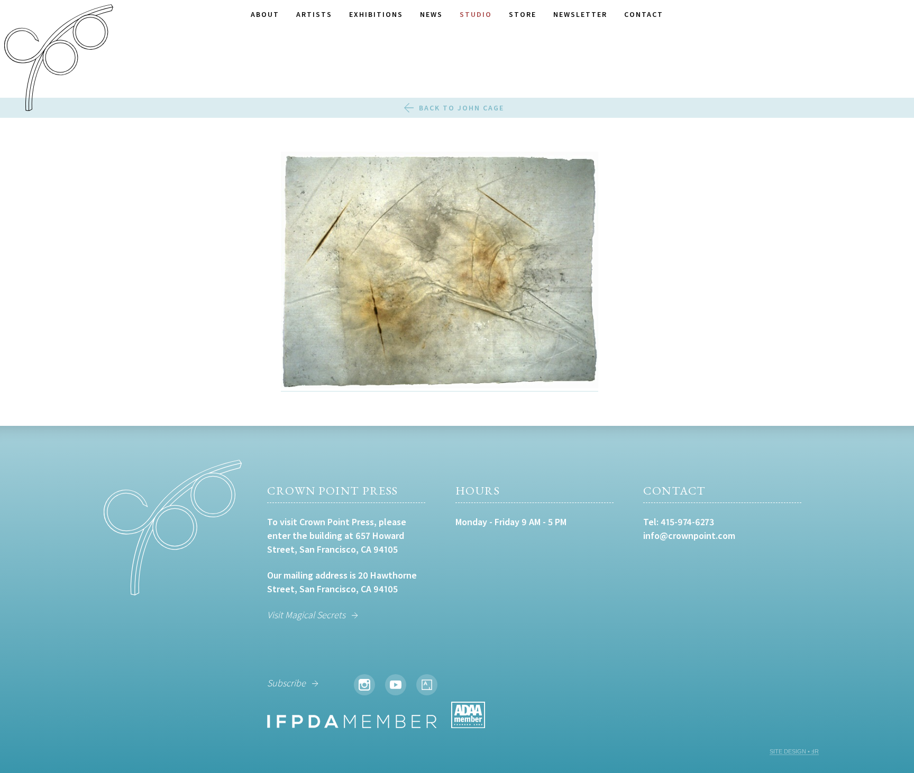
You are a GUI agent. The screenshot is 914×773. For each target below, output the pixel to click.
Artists (314, 14)
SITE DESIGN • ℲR (794, 751)
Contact (643, 14)
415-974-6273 (687, 522)
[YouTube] (395, 684)
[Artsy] (426, 684)
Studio (476, 14)
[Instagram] (364, 684)
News (431, 14)
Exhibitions (376, 14)
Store (522, 14)
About (265, 14)
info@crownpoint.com (689, 535)
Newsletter (580, 14)
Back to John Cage (461, 108)
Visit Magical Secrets (306, 615)
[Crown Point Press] (58, 59)
